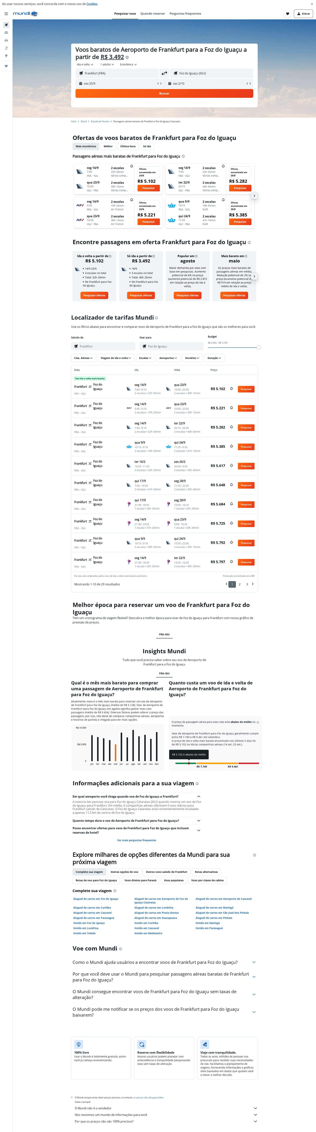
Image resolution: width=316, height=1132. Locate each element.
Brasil (84, 121)
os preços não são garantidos (148, 1097)
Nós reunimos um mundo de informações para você (111, 1115)
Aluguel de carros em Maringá (214, 907)
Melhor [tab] (108, 146)
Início (73, 121)
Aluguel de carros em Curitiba (92, 907)
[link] (94, 295)
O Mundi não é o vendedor (93, 1108)
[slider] (259, 347)
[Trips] (6, 66)
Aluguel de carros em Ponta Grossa (156, 912)
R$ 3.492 (112, 57)
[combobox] (85, 64)
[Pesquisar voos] (6, 25)
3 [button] (247, 584)
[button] (312, 4)
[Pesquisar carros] (6, 40)
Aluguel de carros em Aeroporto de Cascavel (224, 899)
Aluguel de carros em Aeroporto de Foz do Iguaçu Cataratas (161, 900)
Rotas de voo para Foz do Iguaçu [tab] (96, 880)
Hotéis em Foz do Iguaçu (89, 923)
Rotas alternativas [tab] (206, 872)
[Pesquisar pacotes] (6, 48)
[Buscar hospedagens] (6, 32)
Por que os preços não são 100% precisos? (104, 1121)
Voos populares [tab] (174, 880)
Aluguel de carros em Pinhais (214, 918)
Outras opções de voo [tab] (124, 872)
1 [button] (232, 584)
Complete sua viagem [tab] (89, 872)
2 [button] (239, 584)
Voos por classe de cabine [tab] (207, 880)
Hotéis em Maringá (208, 923)
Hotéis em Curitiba (146, 923)
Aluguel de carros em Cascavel (92, 912)
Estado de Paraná (100, 121)
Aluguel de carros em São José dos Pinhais (222, 912)
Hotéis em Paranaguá (209, 928)
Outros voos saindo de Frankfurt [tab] (166, 872)
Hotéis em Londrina (85, 928)
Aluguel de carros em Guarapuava (155, 918)
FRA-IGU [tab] (164, 634)
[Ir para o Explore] (6, 55)
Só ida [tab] (147, 146)
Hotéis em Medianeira (148, 933)
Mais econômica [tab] (86, 146)
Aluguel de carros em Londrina (153, 907)
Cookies (91, 4)
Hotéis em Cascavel (146, 928)
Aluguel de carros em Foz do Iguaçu (95, 899)
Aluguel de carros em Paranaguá (93, 918)
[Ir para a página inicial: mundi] (25, 13)
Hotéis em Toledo (84, 933)
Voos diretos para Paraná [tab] (140, 880)
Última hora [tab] (128, 146)
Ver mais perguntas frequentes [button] (136, 840)
